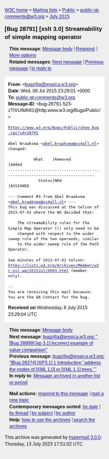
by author (65, 413)
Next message (67, 61)
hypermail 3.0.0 (85, 437)
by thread (18, 413)
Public (68, 10)
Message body (57, 48)
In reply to (41, 68)
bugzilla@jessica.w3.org (50, 84)
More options (22, 55)
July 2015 (59, 16)
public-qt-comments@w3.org (45, 97)
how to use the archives (46, 419)
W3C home (16, 10)
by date (90, 406)
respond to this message (63, 393)
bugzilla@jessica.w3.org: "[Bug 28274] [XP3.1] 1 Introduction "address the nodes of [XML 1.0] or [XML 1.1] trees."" (56, 363)
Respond (85, 48)
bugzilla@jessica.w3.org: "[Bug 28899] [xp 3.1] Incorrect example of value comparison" (53, 343)
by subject (42, 413)
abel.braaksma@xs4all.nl (70, 143)
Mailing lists (45, 10)
